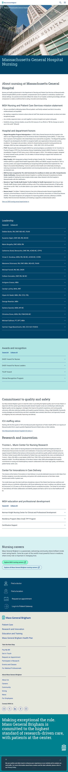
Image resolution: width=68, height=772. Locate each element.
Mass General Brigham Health (17, 638)
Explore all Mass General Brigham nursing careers (20, 567)
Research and (13, 629)
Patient (7, 625)
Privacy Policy (12, 767)
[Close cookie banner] (60, 760)
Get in (6, 653)
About (5, 680)
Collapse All (14, 225)
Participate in (10, 661)
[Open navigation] (65, 2)
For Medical (11, 668)
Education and (12, 633)
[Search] (60, 2)
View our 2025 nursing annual (15, 201)
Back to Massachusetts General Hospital (16, 7)
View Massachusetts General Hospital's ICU (16, 431)
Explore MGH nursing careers (13, 562)
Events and (9, 665)
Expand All (5, 225)
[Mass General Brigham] (9, 3)
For (7, 698)
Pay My (6, 650)
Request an (11, 657)
